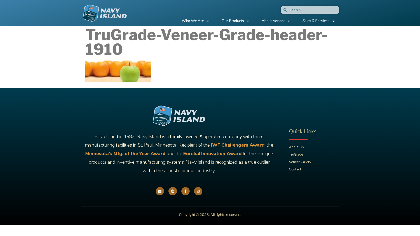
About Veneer (273, 20)
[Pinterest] (172, 191)
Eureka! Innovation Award (212, 153)
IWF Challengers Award (238, 145)
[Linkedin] (160, 191)
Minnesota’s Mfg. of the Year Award (125, 153)
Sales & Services (316, 20)
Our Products (233, 20)
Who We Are (193, 20)
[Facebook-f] (185, 191)
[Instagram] (198, 191)
